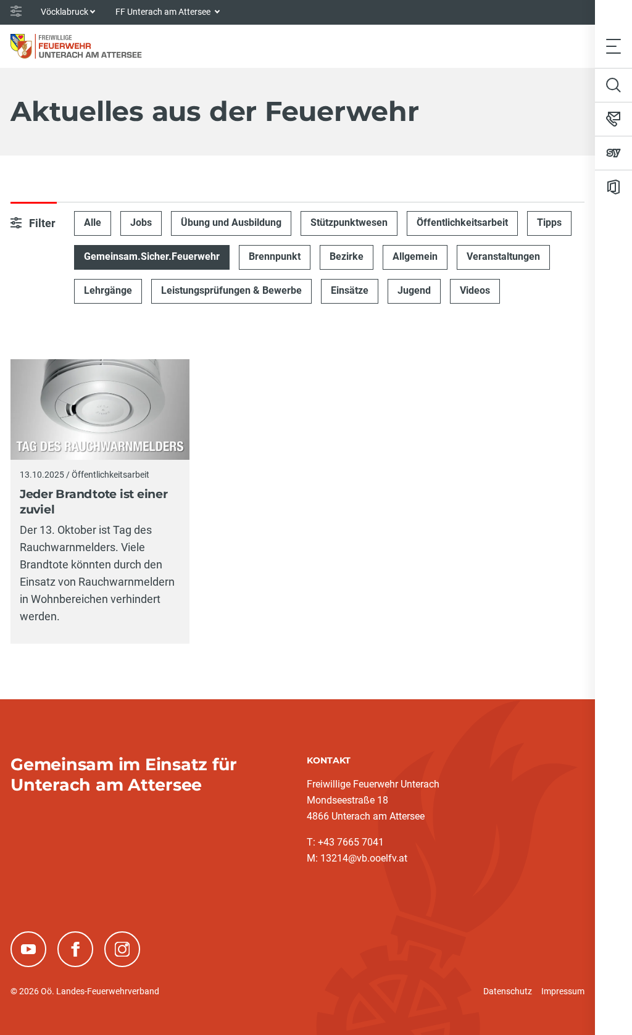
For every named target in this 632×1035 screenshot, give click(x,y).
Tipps (549, 222)
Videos (475, 290)
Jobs (141, 222)
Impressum (562, 991)
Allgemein (415, 256)
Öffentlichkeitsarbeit (462, 222)
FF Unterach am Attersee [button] (163, 12)
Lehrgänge (108, 290)
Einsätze (349, 290)
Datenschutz (507, 991)
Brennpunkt (275, 256)
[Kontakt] (613, 119)
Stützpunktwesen (349, 222)
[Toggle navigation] (613, 46)
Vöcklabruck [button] (64, 12)
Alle (92, 222)
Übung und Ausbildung (231, 222)
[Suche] (613, 85)
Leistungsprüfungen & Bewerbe (231, 290)
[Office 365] (613, 187)
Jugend (414, 290)
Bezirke (347, 256)
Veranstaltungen (503, 256)
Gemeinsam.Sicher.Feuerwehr (152, 256)
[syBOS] (613, 153)
